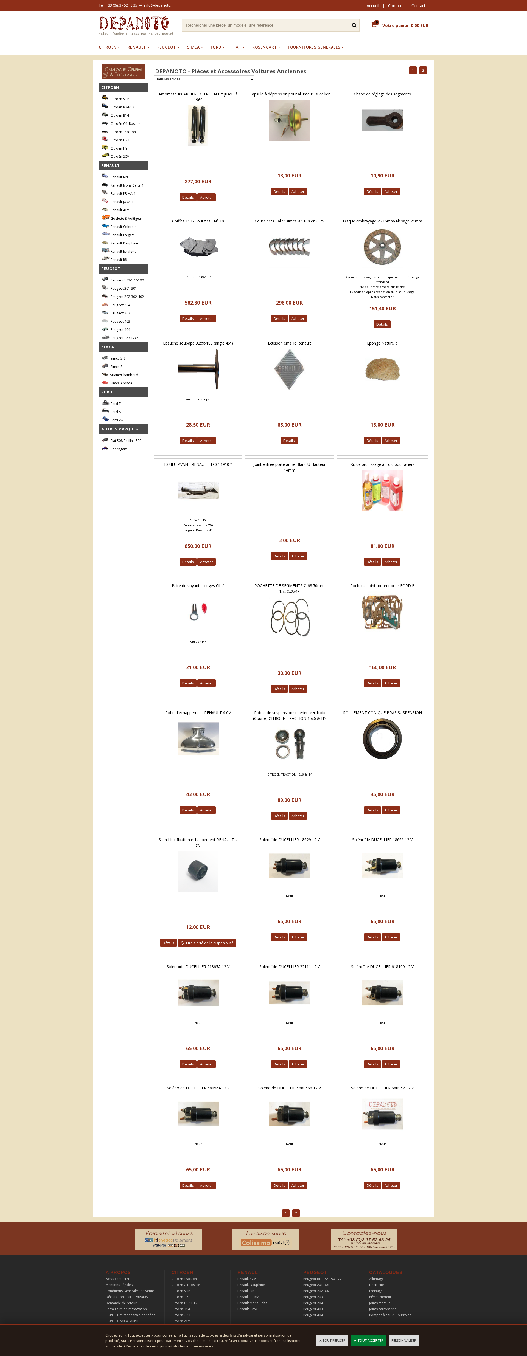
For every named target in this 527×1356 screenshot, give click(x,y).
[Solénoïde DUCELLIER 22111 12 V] (289, 1015)
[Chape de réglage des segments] (382, 142)
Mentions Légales (119, 1284)
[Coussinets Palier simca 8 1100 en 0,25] (289, 269)
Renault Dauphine (124, 243)
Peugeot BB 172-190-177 (322, 1278)
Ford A (115, 412)
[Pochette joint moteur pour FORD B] (382, 634)
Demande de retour (121, 1303)
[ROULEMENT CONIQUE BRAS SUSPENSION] (382, 761)
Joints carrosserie (382, 1309)
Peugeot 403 (120, 321)
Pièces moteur (380, 1297)
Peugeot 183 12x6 (124, 338)
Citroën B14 (119, 115)
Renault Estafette (123, 251)
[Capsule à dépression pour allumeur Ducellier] (289, 142)
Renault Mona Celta (252, 1303)
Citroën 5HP (119, 99)
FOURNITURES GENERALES (314, 47)
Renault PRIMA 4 (122, 193)
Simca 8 (116, 366)
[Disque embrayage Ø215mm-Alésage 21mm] (382, 269)
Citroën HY (118, 148)
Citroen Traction (184, 1278)
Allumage (376, 1278)
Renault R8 (118, 259)
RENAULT (137, 47)
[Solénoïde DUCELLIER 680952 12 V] (382, 1136)
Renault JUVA (247, 1309)
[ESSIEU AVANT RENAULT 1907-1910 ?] (198, 512)
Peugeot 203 (120, 313)
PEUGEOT (166, 47)
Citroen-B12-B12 (184, 1303)
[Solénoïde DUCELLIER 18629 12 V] (289, 888)
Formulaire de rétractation (126, 1309)
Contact (418, 5)
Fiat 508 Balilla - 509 (125, 440)
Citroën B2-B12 (122, 107)
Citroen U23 (181, 1315)
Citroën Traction (123, 131)
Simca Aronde (121, 383)
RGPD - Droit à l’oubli (122, 1321)
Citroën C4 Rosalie (186, 1284)
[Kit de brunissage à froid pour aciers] (382, 512)
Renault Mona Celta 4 (126, 185)
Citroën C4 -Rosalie (125, 123)
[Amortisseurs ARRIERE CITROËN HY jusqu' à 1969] (198, 148)
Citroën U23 (119, 140)
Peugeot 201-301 (123, 288)
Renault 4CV (119, 210)
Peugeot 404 (120, 329)
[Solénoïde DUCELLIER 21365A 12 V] (198, 1015)
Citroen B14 (181, 1309)
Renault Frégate (122, 235)
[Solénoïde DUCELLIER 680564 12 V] (198, 1136)
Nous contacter (118, 1278)
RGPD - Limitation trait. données (130, 1315)
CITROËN (108, 47)
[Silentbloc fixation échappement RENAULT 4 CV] (198, 893)
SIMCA (193, 47)
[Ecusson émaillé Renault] (289, 391)
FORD (216, 47)
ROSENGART (264, 47)
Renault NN (119, 177)
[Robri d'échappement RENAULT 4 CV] (198, 761)
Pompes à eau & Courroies (390, 1315)
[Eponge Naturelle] (382, 391)
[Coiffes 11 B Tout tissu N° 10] (198, 269)
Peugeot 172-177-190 (127, 280)
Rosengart (118, 449)
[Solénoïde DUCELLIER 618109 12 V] (382, 1015)
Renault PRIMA (248, 1297)
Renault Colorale (123, 226)
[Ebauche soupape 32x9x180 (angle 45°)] (198, 391)
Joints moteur (379, 1303)
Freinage (376, 1291)
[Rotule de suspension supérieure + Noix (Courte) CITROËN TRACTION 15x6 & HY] (289, 766)
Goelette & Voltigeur (126, 218)
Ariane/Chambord (124, 375)
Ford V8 (116, 420)
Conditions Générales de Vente (130, 1291)
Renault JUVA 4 (121, 201)
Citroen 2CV (181, 1321)
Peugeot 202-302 (316, 1291)
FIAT (236, 47)
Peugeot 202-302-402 (127, 296)
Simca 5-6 (117, 358)
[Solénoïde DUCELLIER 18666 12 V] (382, 888)
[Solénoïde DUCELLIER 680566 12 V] (289, 1136)
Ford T (115, 403)
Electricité (376, 1284)
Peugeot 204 (120, 305)
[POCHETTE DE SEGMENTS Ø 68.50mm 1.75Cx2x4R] (289, 639)
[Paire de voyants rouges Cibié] (198, 634)
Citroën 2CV (119, 156)
